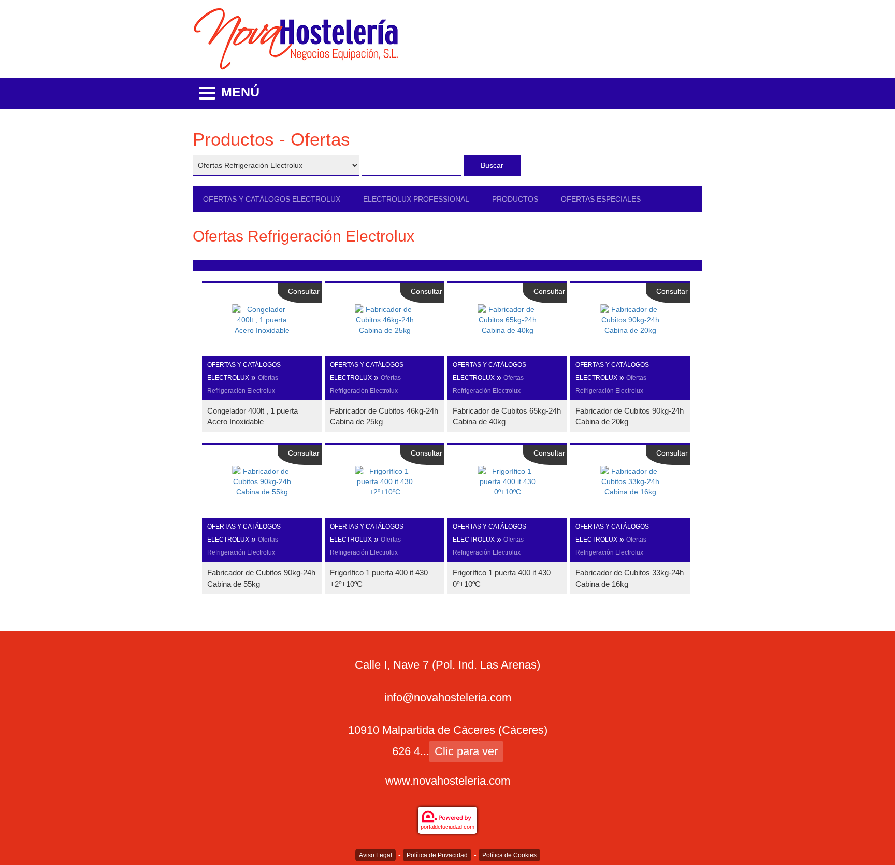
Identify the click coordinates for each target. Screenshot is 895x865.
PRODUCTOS (515, 199)
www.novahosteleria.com (447, 780)
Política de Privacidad (437, 855)
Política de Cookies (509, 855)
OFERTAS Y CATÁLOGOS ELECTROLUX (271, 199)
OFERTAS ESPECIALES (601, 199)
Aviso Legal (375, 855)
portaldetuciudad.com (447, 827)
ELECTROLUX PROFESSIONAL (416, 199)
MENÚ (240, 91)
